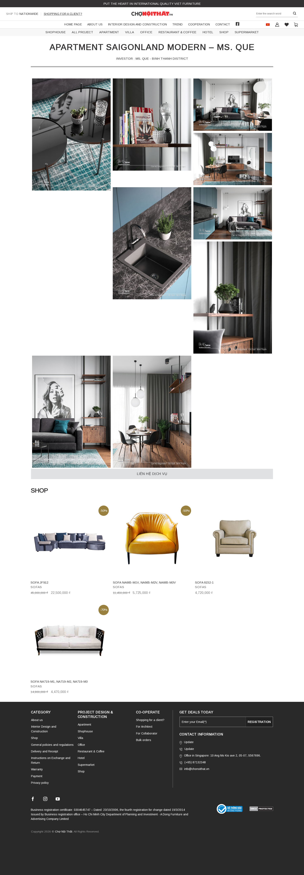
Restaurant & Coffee (91, 751)
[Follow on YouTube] (58, 799)
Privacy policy (40, 782)
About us (95, 24)
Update (189, 742)
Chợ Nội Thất (63, 831)
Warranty (37, 769)
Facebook (238, 24)
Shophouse (85, 731)
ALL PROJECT (82, 32)
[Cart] (296, 24)
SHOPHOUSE (55, 32)
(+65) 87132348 (195, 762)
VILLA (129, 32)
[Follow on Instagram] (45, 799)
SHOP (224, 32)
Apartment (84, 724)
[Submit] (295, 13)
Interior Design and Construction (137, 24)
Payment (36, 776)
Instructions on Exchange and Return (50, 760)
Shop (34, 738)
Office (81, 744)
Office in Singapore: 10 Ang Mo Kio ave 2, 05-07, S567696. (222, 755)
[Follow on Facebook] (33, 799)
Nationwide (22, 13)
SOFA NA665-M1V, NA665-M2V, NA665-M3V (144, 582)
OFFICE (146, 32)
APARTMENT (109, 32)
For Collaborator (146, 733)
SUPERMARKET (247, 32)
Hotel (81, 758)
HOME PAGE (73, 24)
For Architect (144, 726)
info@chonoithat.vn (196, 769)
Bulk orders (143, 740)
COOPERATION (199, 24)
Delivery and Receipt (44, 751)
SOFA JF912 (39, 582)
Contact (222, 24)
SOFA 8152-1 (204, 582)
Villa (80, 738)
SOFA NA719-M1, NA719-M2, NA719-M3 (59, 681)
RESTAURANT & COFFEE (177, 32)
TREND (177, 24)
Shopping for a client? (63, 13)
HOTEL (207, 32)
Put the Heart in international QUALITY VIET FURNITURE (152, 3)
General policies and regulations (52, 744)
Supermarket (86, 764)
